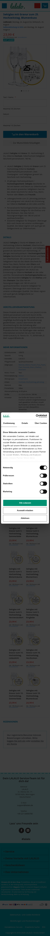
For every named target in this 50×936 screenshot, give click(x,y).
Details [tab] (25, 423)
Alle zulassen (25, 503)
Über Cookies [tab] (41, 423)
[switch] (43, 476)
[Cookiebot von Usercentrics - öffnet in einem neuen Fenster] (36, 416)
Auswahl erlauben (25, 510)
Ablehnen (25, 518)
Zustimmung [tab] (9, 423)
